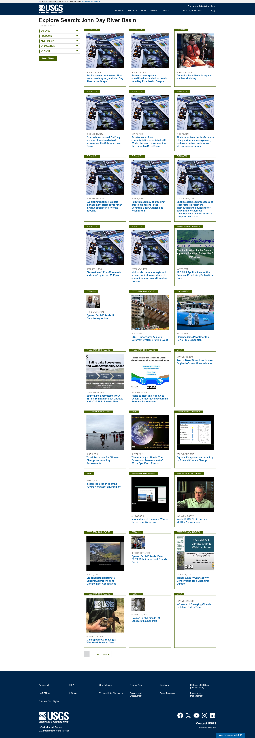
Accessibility (45, 685)
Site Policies (105, 685)
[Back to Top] (245, 728)
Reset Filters (47, 58)
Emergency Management (196, 694)
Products (132, 11)
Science (119, 11)
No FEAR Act (45, 693)
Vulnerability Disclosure (111, 693)
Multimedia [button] (47, 41)
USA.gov (73, 693)
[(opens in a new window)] (180, 715)
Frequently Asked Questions (201, 6)
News (143, 11)
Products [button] (46, 36)
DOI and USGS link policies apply (199, 686)
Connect (154, 11)
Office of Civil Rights (49, 701)
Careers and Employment (136, 694)
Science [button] (45, 31)
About (166, 11)
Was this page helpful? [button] (230, 735)
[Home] (51, 13)
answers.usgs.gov (207, 727)
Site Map (164, 685)
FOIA (71, 685)
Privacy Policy (137, 685)
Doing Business (167, 693)
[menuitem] (119, 9)
